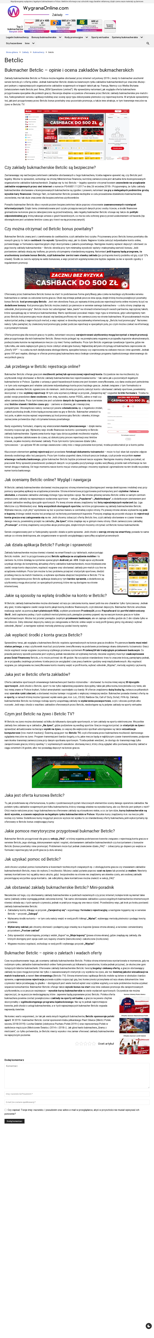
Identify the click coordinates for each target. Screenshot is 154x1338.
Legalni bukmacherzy (17, 37)
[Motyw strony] (149, 1326)
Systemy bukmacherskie (125, 37)
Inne (27, 43)
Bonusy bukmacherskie (44, 37)
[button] (147, 44)
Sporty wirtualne (100, 37)
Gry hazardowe (14, 43)
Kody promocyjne (74, 37)
